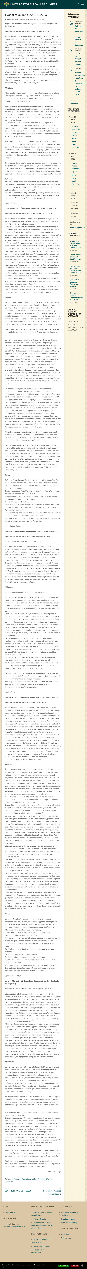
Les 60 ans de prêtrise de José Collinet (75, 257)
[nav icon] (82, 4)
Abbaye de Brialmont (42, 1246)
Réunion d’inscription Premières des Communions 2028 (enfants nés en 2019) (80, 84)
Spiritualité (9, 1182)
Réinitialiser (74, 208)
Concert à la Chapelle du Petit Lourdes (78, 58)
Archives (17, 1179)
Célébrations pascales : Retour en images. (75, 283)
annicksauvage (12, 19)
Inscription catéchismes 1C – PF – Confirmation (75, 244)
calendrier (74, 103)
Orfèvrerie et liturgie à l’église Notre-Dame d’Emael (75, 269)
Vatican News (66, 1238)
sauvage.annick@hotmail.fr (14, 1227)
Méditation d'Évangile (45, 1179)
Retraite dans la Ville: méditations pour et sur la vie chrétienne (41, 1225)
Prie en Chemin (40, 1219)
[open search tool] (79, 4)
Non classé (40, 19)
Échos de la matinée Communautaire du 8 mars (76, 296)
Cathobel (65, 1234)
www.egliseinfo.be (77, 227)
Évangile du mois (29, 1179)
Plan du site (10, 1212)
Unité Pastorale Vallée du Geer (33, 4)
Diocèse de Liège (68, 1219)
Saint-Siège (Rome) (69, 1223)
